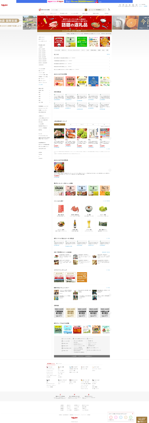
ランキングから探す (67, 338)
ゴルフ (59, 383)
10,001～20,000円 (42, 50)
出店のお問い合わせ (42, 148)
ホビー (93, 385)
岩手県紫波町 (91, 99)
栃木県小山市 (103, 147)
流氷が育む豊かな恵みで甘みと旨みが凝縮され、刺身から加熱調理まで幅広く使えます (59, 105)
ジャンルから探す (66, 341)
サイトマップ (81, 356)
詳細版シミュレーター (43, 110)
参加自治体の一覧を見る (106, 252)
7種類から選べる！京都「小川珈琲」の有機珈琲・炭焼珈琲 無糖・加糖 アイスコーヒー (82, 98)
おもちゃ (93, 370)
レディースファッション (50, 368)
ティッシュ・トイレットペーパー (74, 50)
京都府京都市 (80, 100)
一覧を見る (108, 54)
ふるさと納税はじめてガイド (80, 338)
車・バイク (71, 383)
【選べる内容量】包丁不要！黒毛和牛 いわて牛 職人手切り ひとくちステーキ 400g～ (93, 97)
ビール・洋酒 (60, 373)
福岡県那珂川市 (69, 99)
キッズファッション (50, 372)
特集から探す (65, 350)
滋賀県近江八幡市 (69, 246)
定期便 (99, 50)
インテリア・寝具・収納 (43, 74)
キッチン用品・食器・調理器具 (86, 383)
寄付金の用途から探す (67, 348)
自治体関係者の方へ (88, 356)
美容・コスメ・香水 (84, 368)
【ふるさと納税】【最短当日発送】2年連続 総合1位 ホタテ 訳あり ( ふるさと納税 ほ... (59, 143)
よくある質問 (41, 123)
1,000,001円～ (41, 64)
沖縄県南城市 (103, 245)
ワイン (59, 375)
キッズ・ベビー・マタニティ (96, 368)
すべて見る (108, 238)
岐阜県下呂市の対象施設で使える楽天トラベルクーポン (93, 243)
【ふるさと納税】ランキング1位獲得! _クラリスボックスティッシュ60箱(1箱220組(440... (105, 143)
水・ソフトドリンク (61, 372)
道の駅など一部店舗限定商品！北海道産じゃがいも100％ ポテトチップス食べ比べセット (105, 106)
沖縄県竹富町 (57, 245)
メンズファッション (50, 370)
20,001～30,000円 (42, 52)
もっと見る (108, 148)
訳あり (103, 50)
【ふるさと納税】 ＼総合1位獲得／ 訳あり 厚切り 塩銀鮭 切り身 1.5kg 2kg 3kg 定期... (70, 142)
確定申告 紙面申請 (77, 350)
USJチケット (64, 50)
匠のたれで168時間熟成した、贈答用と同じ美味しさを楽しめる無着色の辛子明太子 (70, 97)
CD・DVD (94, 383)
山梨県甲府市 (80, 147)
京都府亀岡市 (103, 99)
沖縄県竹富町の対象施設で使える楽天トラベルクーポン (59, 243)
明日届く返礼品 (93, 50)
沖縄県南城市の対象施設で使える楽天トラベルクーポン (105, 243)
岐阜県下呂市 (91, 245)
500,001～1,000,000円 (43, 62)
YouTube (40, 154)
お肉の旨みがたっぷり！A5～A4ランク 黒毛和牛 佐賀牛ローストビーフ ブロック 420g (70, 105)
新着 (107, 50)
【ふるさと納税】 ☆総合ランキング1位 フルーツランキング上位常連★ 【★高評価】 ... (82, 143)
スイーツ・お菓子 (61, 370)
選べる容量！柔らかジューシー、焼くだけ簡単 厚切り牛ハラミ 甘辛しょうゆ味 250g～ (82, 106)
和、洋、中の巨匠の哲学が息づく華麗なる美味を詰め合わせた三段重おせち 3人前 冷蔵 (105, 97)
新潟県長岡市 (91, 147)
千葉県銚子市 (69, 146)
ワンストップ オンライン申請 (79, 345)
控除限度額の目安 (91, 345)
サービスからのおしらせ (43, 135)
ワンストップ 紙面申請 (78, 347)
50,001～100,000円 (42, 56)
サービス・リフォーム (84, 388)
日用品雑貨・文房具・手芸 (73, 368)
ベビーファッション (50, 373)
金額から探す (65, 343)
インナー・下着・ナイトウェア (51, 375)
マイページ (91, 338)
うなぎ (88, 50)
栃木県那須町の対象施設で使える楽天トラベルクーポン (82, 243)
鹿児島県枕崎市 (57, 99)
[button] (123, 5)
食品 (58, 368)
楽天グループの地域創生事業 (44, 144)
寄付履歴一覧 (90, 340)
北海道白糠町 (57, 177)
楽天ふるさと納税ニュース (93, 347)
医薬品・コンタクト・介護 (73, 372)
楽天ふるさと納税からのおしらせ (95, 350)
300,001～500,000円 (42, 60)
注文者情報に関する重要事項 (79, 352)
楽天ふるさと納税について (43, 146)
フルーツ (83, 50)
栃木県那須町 (80, 245)
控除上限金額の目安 (42, 112)
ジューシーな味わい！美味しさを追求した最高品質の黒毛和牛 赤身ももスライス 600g (59, 97)
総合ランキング (41, 39)
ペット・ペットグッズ (84, 385)
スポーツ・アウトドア (43, 82)
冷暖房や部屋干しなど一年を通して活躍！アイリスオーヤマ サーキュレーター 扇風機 (93, 105)
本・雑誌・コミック (95, 388)
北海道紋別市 (57, 108)
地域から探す (65, 345)
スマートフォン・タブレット (51, 385)
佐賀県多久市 (69, 108)
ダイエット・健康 (72, 370)
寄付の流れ (41, 121)
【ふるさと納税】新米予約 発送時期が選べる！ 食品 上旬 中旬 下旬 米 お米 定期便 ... (93, 143)
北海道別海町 (57, 147)
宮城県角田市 (91, 108)
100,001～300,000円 (42, 58)
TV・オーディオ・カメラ (50, 383)
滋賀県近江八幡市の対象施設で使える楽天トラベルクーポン (70, 243)
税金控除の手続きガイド (43, 125)
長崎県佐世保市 (80, 109)
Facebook (40, 158)
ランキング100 (57, 50)
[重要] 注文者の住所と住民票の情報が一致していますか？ (44, 138)
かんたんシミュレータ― (92, 342)
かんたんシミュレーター (43, 108)
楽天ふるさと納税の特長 (78, 340)
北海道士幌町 (103, 109)
